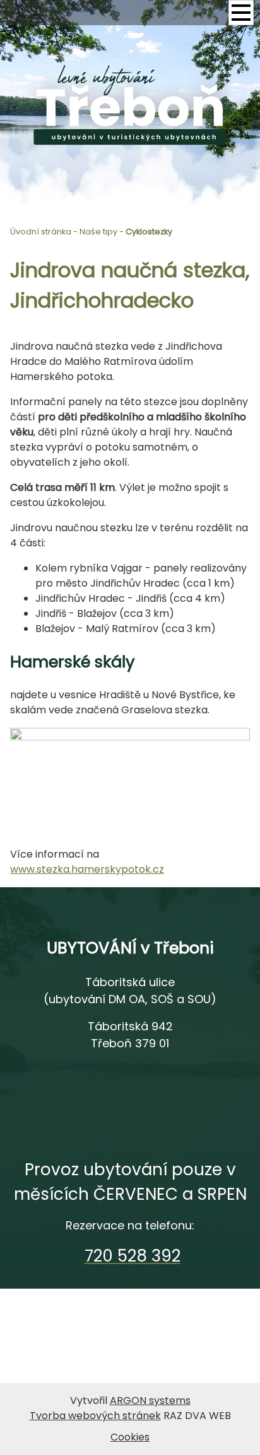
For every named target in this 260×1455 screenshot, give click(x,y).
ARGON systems (150, 1400)
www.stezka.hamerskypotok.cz (87, 869)
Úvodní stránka (40, 231)
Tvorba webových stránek (95, 1415)
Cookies (130, 1437)
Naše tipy (98, 231)
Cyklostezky (149, 231)
